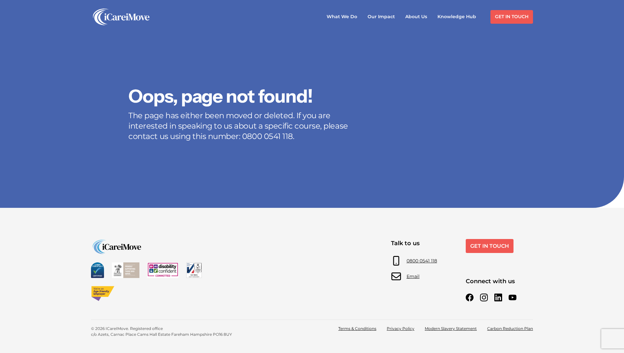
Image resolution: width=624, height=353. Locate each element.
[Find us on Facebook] (470, 297)
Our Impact (381, 16)
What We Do (342, 16)
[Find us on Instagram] (484, 297)
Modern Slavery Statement (451, 328)
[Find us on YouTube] (512, 297)
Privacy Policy (400, 328)
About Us (416, 16)
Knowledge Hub (456, 16)
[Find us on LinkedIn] (498, 297)
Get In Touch (511, 16)
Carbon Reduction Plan (510, 328)
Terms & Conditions (357, 328)
